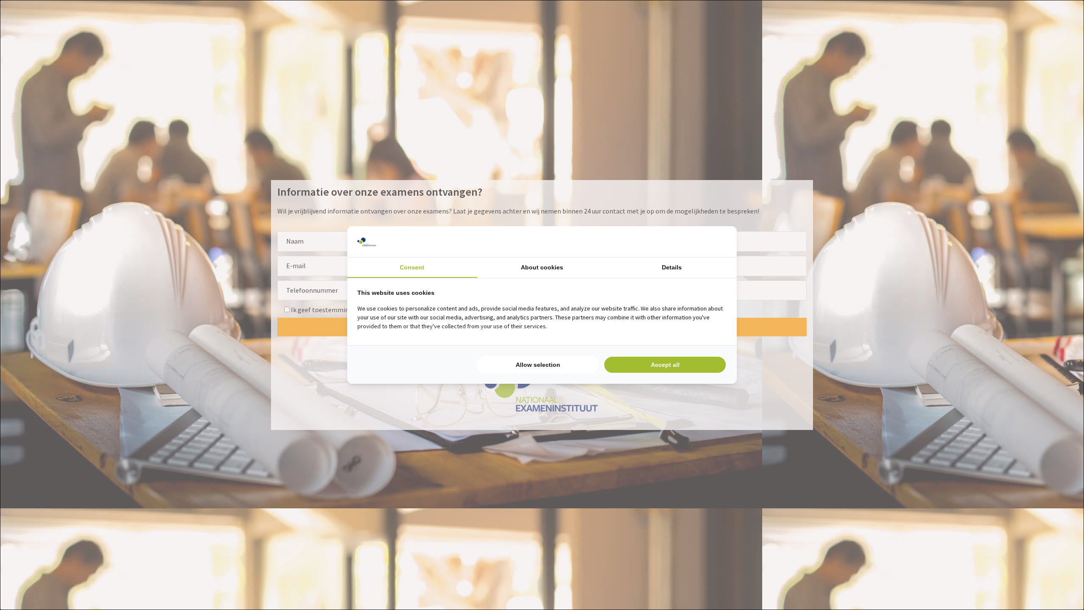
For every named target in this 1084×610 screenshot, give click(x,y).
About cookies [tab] (542, 267)
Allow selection (538, 364)
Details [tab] (672, 267)
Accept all (665, 364)
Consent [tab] (412, 267)
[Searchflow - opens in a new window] (716, 241)
